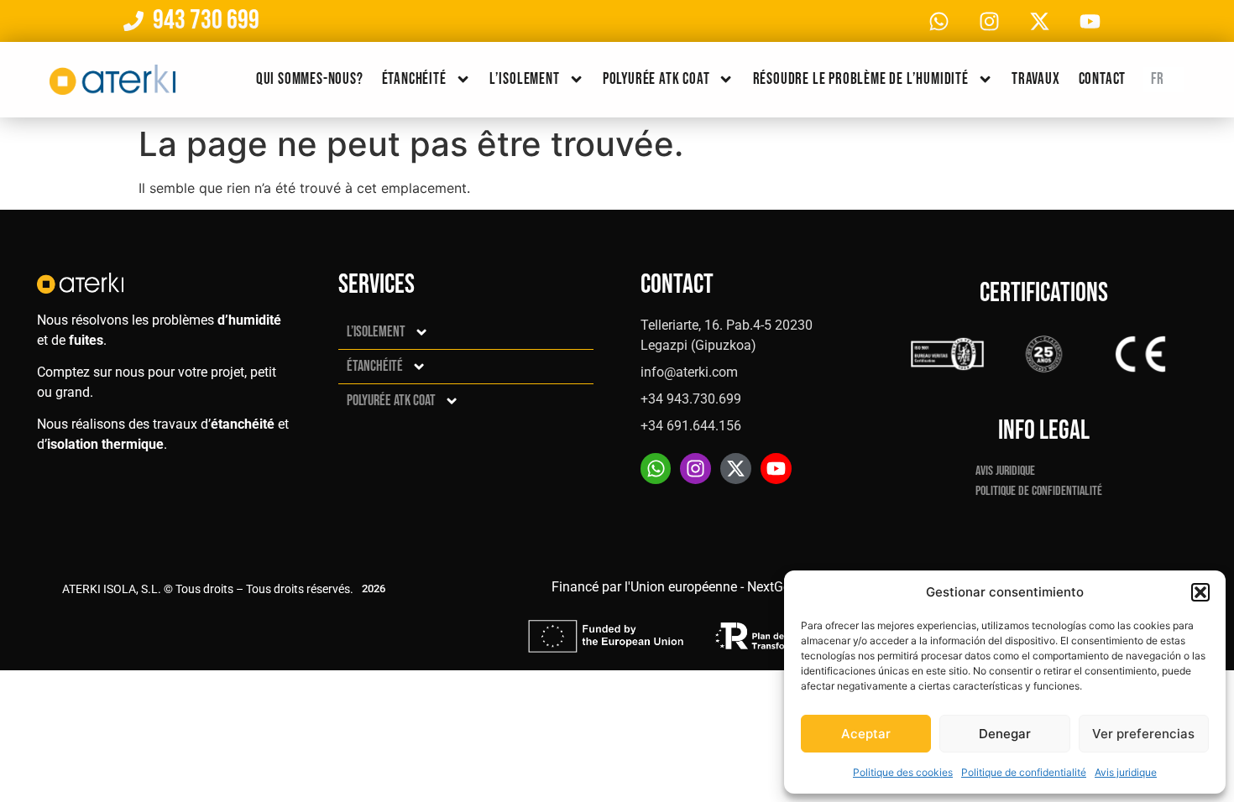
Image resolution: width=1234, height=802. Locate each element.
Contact (1103, 79)
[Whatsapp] (938, 21)
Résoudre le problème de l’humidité (861, 79)
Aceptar (866, 734)
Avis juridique (1126, 772)
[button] (1200, 592)
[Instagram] (989, 21)
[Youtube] (1090, 21)
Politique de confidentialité (1023, 772)
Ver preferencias (1143, 734)
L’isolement (524, 79)
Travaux (1036, 79)
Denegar (1005, 734)
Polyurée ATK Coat (656, 79)
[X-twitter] (1039, 21)
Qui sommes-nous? (309, 79)
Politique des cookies (903, 772)
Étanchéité (414, 79)
